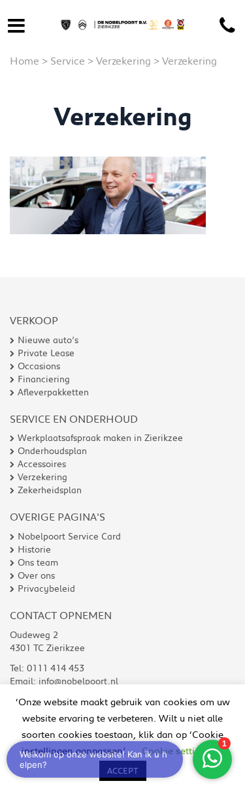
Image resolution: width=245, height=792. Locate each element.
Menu (16, 23)
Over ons (36, 575)
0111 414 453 (227, 26)
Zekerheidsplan (50, 490)
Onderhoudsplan (52, 451)
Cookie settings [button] (176, 750)
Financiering (44, 379)
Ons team (38, 562)
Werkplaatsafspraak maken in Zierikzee (100, 438)
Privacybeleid (46, 588)
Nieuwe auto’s (48, 340)
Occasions (39, 366)
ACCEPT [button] (123, 770)
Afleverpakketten (53, 392)
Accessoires (42, 464)
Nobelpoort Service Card (69, 536)
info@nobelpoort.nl (78, 681)
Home (24, 60)
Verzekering (123, 60)
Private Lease (46, 353)
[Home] (122, 14)
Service (67, 60)
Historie (34, 549)
